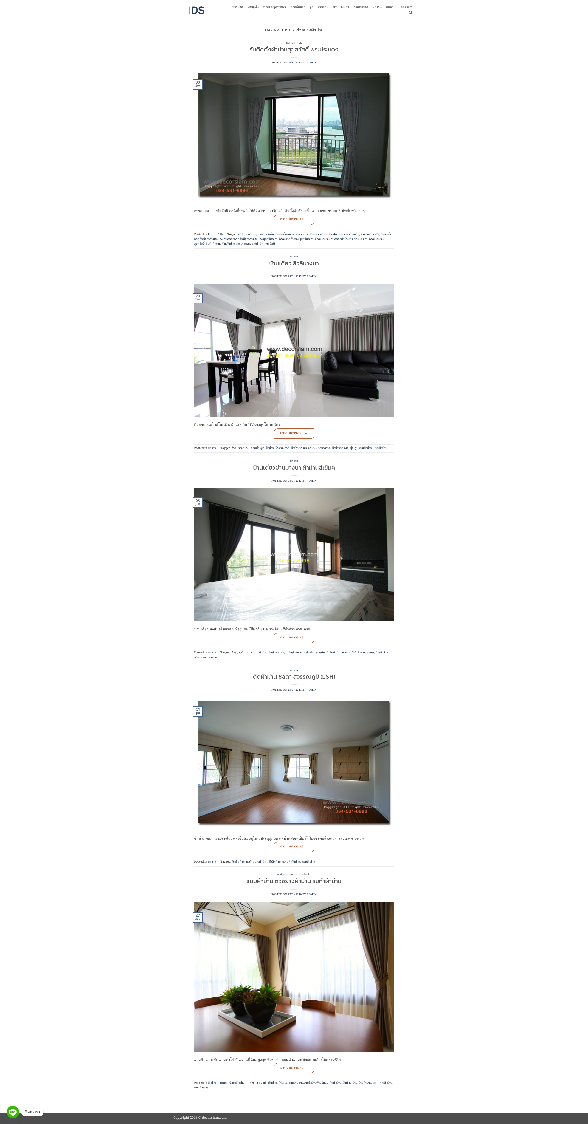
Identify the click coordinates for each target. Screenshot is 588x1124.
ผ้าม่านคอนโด (328, 234)
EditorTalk (294, 43)
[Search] (411, 13)
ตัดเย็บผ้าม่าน (239, 861)
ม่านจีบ (310, 652)
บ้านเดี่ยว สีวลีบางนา (294, 263)
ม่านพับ (320, 652)
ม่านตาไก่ (304, 1083)
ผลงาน (377, 7)
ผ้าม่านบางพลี (340, 448)
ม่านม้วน (323, 7)
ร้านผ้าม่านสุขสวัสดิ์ (263, 243)
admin (312, 63)
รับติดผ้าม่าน (276, 861)
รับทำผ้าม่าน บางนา (362, 652)
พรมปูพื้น (253, 7)
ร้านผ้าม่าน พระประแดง (236, 243)
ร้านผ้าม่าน (365, 1083)
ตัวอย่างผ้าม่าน (247, 234)
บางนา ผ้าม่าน (259, 652)
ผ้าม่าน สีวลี (282, 448)
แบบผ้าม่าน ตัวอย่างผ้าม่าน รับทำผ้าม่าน (294, 881)
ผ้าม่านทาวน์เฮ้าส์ (348, 234)
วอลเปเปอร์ (361, 7)
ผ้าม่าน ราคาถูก (278, 652)
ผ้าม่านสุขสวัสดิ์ (370, 234)
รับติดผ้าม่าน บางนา (338, 652)
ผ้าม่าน (270, 448)
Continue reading (294, 220)
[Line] (13, 1112)
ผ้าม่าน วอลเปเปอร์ (287, 874)
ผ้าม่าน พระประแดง (307, 234)
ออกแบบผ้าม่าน (382, 1083)
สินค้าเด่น (305, 874)
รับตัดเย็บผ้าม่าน (331, 1083)
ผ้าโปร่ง (282, 1083)
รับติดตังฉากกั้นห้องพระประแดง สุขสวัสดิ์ (249, 239)
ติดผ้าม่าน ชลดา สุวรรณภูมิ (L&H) (294, 676)
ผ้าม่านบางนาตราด (319, 448)
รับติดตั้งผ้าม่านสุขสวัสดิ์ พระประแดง (294, 49)
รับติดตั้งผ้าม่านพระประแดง (347, 239)
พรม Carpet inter (274, 7)
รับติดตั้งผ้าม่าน (320, 239)
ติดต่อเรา (406, 7)
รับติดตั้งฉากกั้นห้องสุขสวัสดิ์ (292, 239)
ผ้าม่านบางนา (299, 448)
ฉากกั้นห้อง (298, 7)
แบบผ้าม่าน (380, 448)
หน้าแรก (237, 7)
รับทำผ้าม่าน (213, 243)
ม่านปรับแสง (341, 7)
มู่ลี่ (311, 7)
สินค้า (389, 7)
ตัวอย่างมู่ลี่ (257, 448)
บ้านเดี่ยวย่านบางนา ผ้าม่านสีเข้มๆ (294, 467)
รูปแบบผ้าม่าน (363, 448)
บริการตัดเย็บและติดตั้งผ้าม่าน (276, 234)
